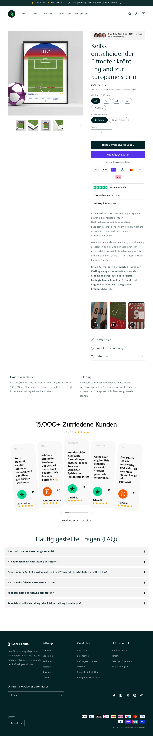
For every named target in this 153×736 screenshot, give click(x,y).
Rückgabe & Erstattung (88, 672)
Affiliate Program (120, 666)
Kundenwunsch (119, 650)
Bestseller (47, 666)
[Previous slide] (94, 315)
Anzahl (94, 127)
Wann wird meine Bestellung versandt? (30, 551)
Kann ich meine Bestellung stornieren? (30, 592)
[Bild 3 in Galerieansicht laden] (45, 125)
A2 (116, 100)
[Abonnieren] (60, 695)
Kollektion (47, 655)
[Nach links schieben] (11, 125)
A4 (95, 100)
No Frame (99, 119)
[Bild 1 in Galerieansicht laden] (20, 125)
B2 (127, 100)
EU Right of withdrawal (88, 677)
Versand (104, 89)
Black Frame (118, 119)
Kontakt (46, 677)
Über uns (46, 672)
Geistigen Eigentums (122, 661)
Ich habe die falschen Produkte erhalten (31, 582)
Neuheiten (47, 661)
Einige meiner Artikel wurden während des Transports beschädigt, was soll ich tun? (57, 572)
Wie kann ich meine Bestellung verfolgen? (32, 561)
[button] (36, 14)
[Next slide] (141, 315)
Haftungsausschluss (87, 661)
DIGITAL (98, 107)
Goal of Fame (124, 727)
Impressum (82, 650)
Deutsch (15, 723)
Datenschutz (83, 655)
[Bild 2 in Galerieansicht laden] (33, 125)
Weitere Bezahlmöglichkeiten (118, 162)
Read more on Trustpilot (76, 520)
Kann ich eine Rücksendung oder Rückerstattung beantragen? (44, 603)
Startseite (47, 650)
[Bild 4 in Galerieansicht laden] (58, 125)
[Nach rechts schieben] (80, 125)
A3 (106, 100)
